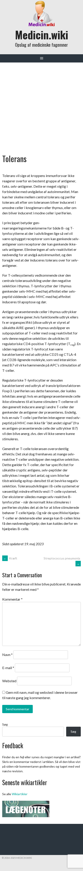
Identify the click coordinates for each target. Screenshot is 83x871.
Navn (7, 654)
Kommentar (12, 599)
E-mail (8, 668)
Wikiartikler (19, 794)
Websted (9, 681)
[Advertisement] (41, 106)
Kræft (10, 558)
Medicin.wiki (41, 34)
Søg (5, 724)
